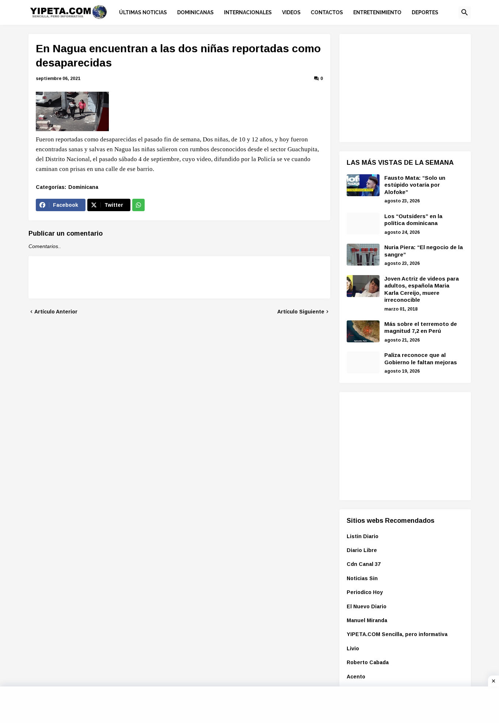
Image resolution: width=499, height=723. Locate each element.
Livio (353, 648)
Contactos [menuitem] (327, 12)
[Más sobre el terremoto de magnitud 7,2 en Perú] (363, 331)
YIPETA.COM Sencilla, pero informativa (397, 634)
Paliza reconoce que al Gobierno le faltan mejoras (420, 358)
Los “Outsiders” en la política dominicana (413, 220)
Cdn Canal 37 (364, 564)
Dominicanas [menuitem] (195, 12)
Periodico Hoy (365, 592)
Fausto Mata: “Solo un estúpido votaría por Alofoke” (414, 185)
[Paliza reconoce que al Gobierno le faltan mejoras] (363, 362)
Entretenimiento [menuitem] (377, 12)
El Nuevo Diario (366, 606)
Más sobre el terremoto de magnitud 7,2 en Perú (420, 327)
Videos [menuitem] (291, 12)
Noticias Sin (362, 578)
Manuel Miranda (367, 620)
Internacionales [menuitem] (248, 12)
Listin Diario (362, 536)
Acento (356, 677)
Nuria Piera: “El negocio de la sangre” (423, 251)
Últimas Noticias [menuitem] (143, 12)
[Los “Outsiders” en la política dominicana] (363, 224)
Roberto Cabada (368, 662)
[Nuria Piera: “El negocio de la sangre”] (363, 255)
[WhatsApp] (138, 205)
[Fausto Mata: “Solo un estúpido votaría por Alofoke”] (363, 185)
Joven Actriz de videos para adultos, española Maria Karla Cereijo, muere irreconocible (421, 289)
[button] (464, 12)
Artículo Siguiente (300, 312)
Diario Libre (362, 550)
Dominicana (83, 187)
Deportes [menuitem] (425, 12)
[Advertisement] (401, 87)
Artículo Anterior (55, 312)
